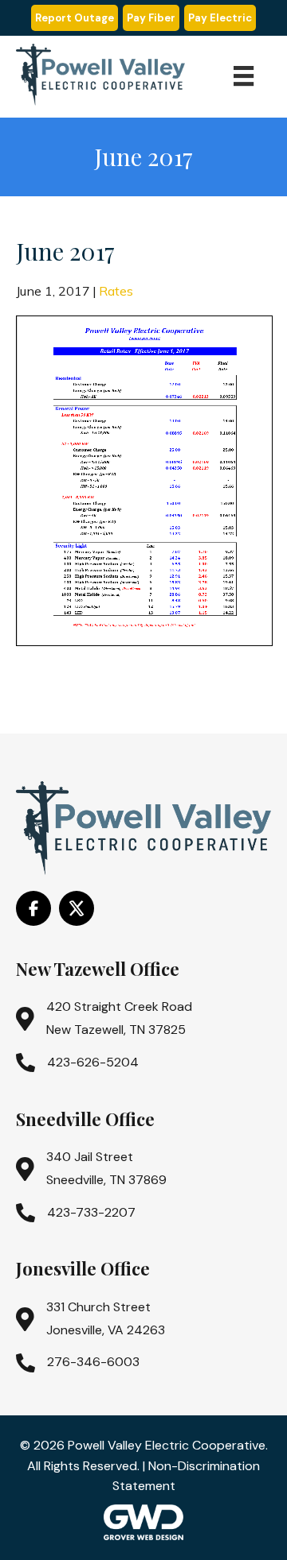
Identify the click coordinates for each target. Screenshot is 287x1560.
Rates (116, 291)
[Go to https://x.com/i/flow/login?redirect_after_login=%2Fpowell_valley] (76, 908)
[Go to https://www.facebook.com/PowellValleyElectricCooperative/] (33, 908)
